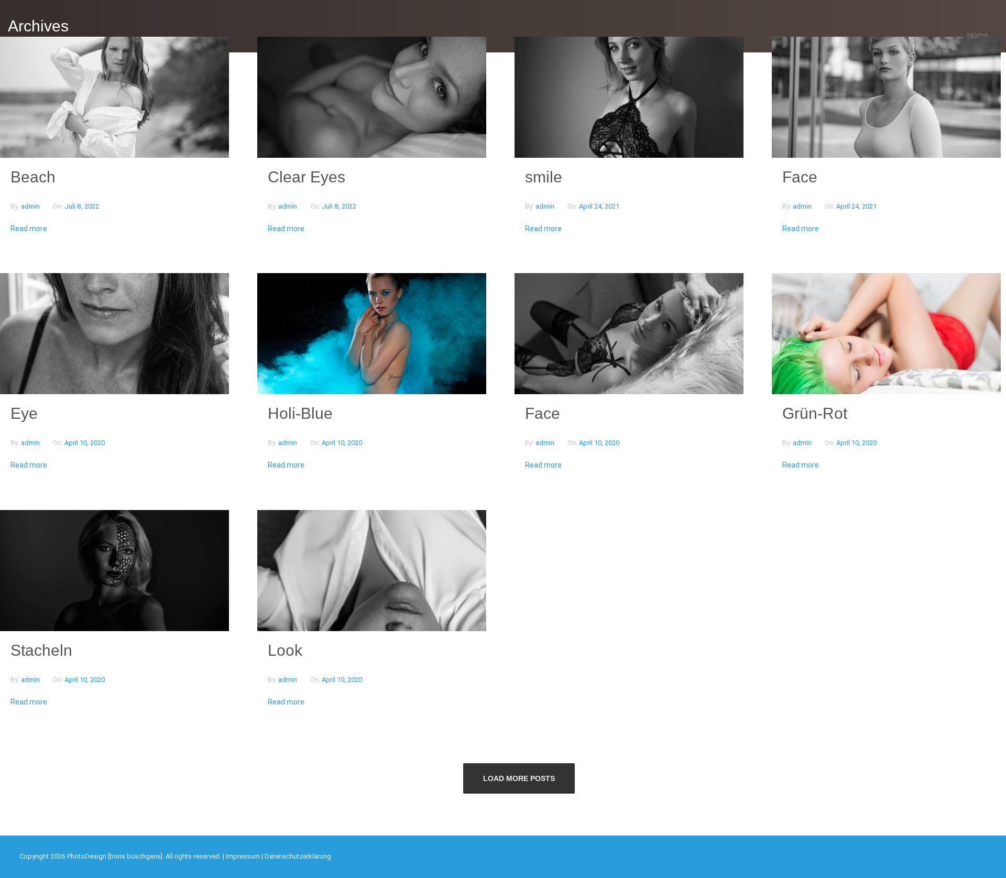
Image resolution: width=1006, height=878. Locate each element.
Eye (24, 413)
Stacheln (41, 650)
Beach (33, 177)
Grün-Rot (814, 413)
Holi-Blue (300, 413)
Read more (28, 228)
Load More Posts (519, 778)
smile (543, 177)
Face (799, 177)
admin (31, 206)
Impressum (243, 856)
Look (285, 650)
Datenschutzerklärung (298, 856)
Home (977, 35)
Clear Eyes (306, 177)
